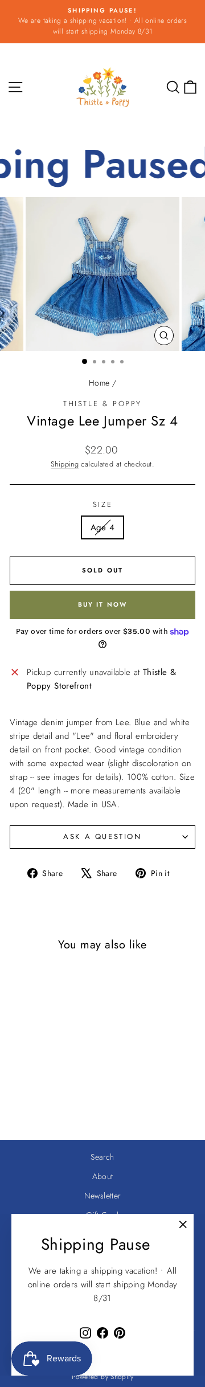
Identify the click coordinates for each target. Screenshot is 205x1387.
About (102, 1176)
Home (99, 382)
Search (102, 1157)
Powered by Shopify (102, 1377)
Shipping (65, 464)
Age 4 (103, 527)
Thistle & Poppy (102, 403)
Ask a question (102, 836)
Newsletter (102, 1195)
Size (102, 504)
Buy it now (103, 604)
